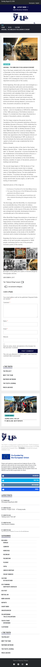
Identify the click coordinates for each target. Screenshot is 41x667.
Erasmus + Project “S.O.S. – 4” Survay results (13, 509)
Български (32, 3)
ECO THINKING (5, 584)
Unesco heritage (8, 570)
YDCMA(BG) (22, 448)
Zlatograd (4, 627)
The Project (7, 371)
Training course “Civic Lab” (11, 418)
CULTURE (6, 64)
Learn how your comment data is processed (20, 355)
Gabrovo (6, 546)
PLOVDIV (5, 562)
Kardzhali (6, 550)
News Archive (5, 598)
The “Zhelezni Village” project (11, 282)
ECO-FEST (4, 590)
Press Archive (8, 387)
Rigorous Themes (23, 660)
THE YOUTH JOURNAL (9, 383)
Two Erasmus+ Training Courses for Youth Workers (20, 11)
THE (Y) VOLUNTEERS (9, 616)
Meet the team (8, 375)
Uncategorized (6, 610)
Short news (9, 415)
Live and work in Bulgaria (15, 286)
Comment (6, 302)
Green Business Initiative (8, 524)
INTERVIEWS (6, 623)
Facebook (36, 475)
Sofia (5, 566)
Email (5, 329)
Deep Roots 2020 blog (10, 587)
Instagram (35, 485)
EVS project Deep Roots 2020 (9, 502)
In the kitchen (7, 580)
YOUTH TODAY (5, 620)
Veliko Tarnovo (8, 574)
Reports (4, 602)
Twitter (36, 480)
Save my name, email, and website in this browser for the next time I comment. (19, 347)
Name (5, 321)
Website (5, 337)
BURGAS (5, 542)
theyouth (19, 421)
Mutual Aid (5, 594)
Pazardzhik (7, 558)
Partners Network (9, 379)
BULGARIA (4, 540)
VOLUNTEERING (5, 614)
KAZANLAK (6, 554)
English (37, 3)
